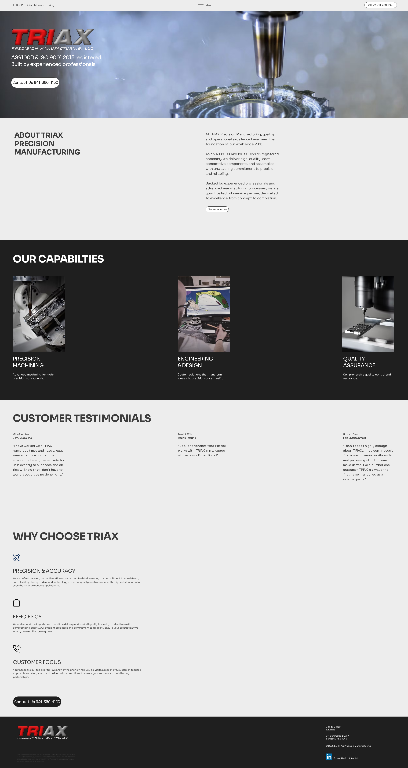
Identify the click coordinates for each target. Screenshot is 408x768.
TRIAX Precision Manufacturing (34, 5)
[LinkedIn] (329, 757)
